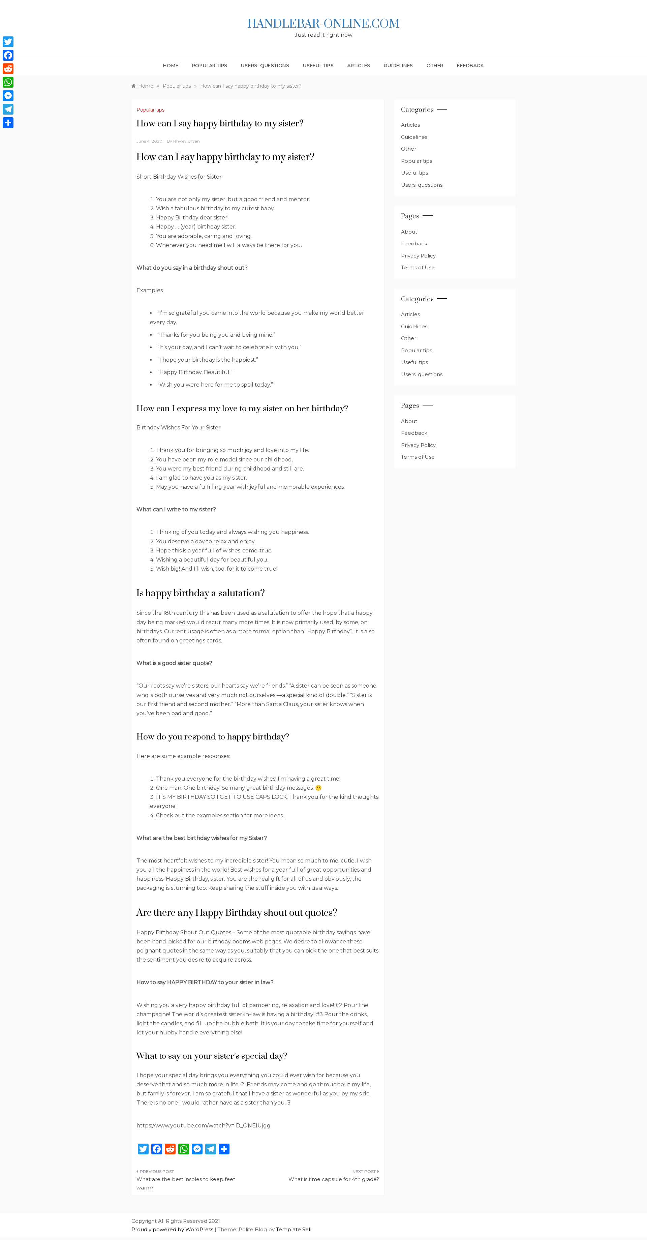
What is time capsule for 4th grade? (333, 1179)
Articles (358, 65)
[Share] (8, 122)
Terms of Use (418, 267)
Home (170, 65)
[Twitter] (8, 42)
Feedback (470, 65)
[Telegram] (8, 109)
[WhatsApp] (8, 82)
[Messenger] (8, 95)
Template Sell (293, 1229)
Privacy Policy (418, 255)
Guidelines (398, 65)
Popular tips (210, 65)
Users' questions (421, 185)
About (409, 232)
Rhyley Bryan (186, 141)
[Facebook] (8, 55)
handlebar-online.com (323, 24)
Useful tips (318, 65)
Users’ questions (265, 65)
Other (435, 65)
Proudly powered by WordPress (173, 1229)
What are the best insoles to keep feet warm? (185, 1183)
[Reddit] (8, 68)
